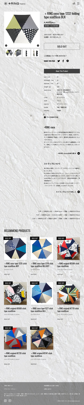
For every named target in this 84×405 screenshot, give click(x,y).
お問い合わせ (47, 389)
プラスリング (14, 3)
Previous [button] (6, 46)
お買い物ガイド (8, 385)
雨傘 (65, 211)
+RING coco (58, 211)
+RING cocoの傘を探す (67, 153)
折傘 (65, 215)
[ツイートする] (58, 61)
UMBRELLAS (48, 211)
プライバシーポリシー (10, 389)
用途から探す (52, 218)
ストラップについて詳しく (66, 192)
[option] (22, 30)
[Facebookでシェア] (63, 61)
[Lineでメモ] (67, 61)
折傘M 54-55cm (75, 211)
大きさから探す (57, 215)
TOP (39, 211)
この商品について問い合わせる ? (55, 56)
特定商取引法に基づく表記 (51, 385)
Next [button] (38, 46)
